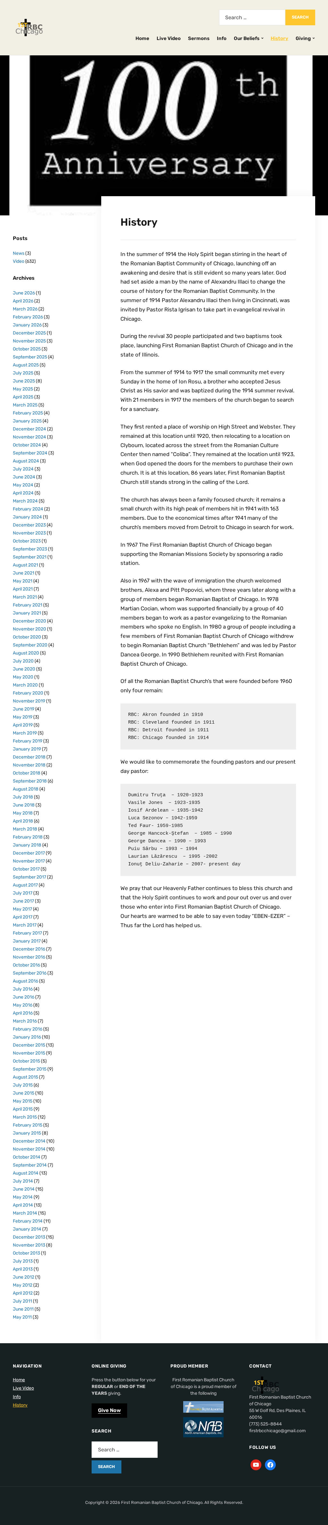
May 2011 (22, 1317)
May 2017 (22, 909)
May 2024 (23, 485)
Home (142, 38)
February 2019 (27, 741)
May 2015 (22, 1101)
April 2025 (23, 397)
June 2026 (24, 293)
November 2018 (29, 765)
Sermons (198, 38)
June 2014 (24, 1189)
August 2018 (25, 789)
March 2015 (25, 1117)
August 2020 (26, 653)
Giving (303, 38)
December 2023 (29, 525)
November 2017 (29, 861)
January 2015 (27, 1133)
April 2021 (23, 589)
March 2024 (25, 501)
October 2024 (27, 445)
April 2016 (23, 1013)
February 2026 (28, 317)
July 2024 (23, 469)
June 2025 (24, 381)
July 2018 (23, 797)
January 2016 (27, 1037)
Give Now (109, 1410)
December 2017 (29, 853)
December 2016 (29, 949)
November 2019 (29, 701)
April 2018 (23, 821)
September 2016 (29, 973)
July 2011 (22, 1301)
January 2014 (27, 1229)
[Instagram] (255, 1464)
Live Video (169, 38)
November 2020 (29, 629)
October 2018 (26, 773)
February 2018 (28, 837)
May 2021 (22, 581)
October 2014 (26, 1157)
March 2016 (25, 1021)
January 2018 (27, 845)
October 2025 (27, 349)
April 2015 (23, 1109)
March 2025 (25, 405)
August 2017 (25, 885)
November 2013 (29, 1245)
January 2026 (27, 325)
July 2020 (23, 661)
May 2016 (22, 1005)
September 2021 (29, 557)
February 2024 (28, 509)
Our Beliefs (246, 38)
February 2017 (27, 933)
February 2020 (28, 693)
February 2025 (28, 413)
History (279, 38)
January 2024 (27, 517)
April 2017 (22, 917)
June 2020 (24, 669)
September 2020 (30, 645)
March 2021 (25, 597)
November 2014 (29, 1149)
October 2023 (27, 541)
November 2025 (29, 341)
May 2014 (23, 1197)
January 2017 (27, 941)
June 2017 (23, 901)
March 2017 (25, 925)
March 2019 (25, 733)
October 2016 (26, 965)
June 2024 (24, 477)
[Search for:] (252, 17)
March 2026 (25, 309)
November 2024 (29, 437)
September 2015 (29, 1069)
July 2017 (22, 893)
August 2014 (25, 1173)
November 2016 (29, 957)
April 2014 (23, 1205)
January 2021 (27, 613)
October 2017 (26, 869)
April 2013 (23, 1269)
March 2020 (25, 685)
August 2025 (26, 365)
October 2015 (26, 1061)
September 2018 (30, 781)
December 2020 (29, 621)
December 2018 (29, 757)
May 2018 (23, 813)
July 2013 (23, 1261)
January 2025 (27, 421)
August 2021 (25, 565)
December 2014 (29, 1141)
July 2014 (23, 1181)
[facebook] (270, 1464)
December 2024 (29, 429)
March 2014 (25, 1213)
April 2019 (23, 725)
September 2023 (30, 549)
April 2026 (23, 301)
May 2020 (23, 677)
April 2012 (23, 1293)
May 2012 (22, 1285)
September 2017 (29, 877)
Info (221, 38)
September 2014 (30, 1165)
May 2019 (22, 717)
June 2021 (23, 573)
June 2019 (23, 709)
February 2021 (27, 605)
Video (18, 261)
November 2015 (29, 1053)
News (18, 253)
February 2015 (27, 1125)
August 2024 (26, 461)
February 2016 (27, 1029)
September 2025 (30, 357)
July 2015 (23, 1085)
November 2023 (29, 533)
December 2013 (29, 1237)
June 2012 (23, 1277)
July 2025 (23, 373)
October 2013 (26, 1253)
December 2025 (29, 333)
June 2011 (23, 1309)
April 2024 (23, 493)
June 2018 (24, 805)
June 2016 (23, 997)
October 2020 (27, 637)
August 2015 (25, 1077)
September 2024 (30, 453)
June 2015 (23, 1093)
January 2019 (27, 749)
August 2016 (25, 981)
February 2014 (28, 1221)
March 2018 (25, 829)
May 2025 (23, 389)
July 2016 (23, 989)
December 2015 (29, 1045)
